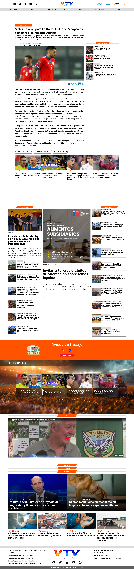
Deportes (22, 375)
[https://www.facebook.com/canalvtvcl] (14, 5)
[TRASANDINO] (96, 239)
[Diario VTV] (9, 5)
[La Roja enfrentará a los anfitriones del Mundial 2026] (89, 58)
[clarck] (89, 76)
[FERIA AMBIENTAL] (96, 305)
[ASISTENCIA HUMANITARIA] (12, 304)
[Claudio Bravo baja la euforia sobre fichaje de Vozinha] (89, 50)
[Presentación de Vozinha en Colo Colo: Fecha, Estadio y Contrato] (89, 67)
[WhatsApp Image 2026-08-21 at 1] (96, 331)
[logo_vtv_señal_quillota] (108, 4)
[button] (24, 152)
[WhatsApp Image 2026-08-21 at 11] (96, 318)
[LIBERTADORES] (96, 252)
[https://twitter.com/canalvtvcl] (20, 5)
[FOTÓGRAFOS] (12, 317)
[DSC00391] (12, 278)
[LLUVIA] (12, 264)
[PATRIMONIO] (96, 292)
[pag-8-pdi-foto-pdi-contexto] (96, 226)
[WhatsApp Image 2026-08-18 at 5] (12, 330)
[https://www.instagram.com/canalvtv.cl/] (25, 5)
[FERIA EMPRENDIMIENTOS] (96, 266)
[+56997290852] (36, 5)
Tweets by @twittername (45, 297)
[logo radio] (116, 4)
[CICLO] (67, 262)
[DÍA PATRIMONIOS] (96, 213)
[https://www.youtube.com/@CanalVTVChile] (30, 5)
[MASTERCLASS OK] (96, 279)
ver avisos (67, 355)
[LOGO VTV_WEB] (67, 6)
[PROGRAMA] (12, 291)
